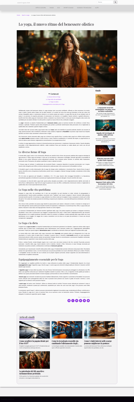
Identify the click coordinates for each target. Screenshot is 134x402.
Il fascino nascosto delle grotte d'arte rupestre (105, 159)
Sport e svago (68, 8)
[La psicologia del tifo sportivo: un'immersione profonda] (34, 360)
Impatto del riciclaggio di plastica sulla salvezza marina (105, 135)
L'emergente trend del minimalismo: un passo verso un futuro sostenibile (105, 109)
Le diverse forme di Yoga (53, 97)
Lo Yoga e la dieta (53, 102)
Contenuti (54, 94)
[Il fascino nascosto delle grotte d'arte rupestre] (105, 150)
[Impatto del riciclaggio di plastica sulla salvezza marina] (105, 125)
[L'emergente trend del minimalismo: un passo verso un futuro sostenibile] (105, 99)
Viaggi (52, 8)
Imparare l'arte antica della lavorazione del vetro (105, 183)
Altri (96, 8)
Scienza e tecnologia (84, 8)
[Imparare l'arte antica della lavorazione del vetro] (105, 174)
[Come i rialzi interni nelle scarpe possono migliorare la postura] (99, 330)
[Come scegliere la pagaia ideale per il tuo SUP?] (34, 330)
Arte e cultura (41, 8)
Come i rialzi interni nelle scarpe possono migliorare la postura (98, 342)
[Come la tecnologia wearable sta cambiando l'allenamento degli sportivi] (67, 330)
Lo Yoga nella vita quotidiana (53, 99)
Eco (58, 8)
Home (18, 15)
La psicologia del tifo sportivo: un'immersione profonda (31, 372)
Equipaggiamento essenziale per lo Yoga (53, 104)
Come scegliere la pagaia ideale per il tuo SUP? (34, 342)
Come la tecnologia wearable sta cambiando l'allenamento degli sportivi (65, 343)
